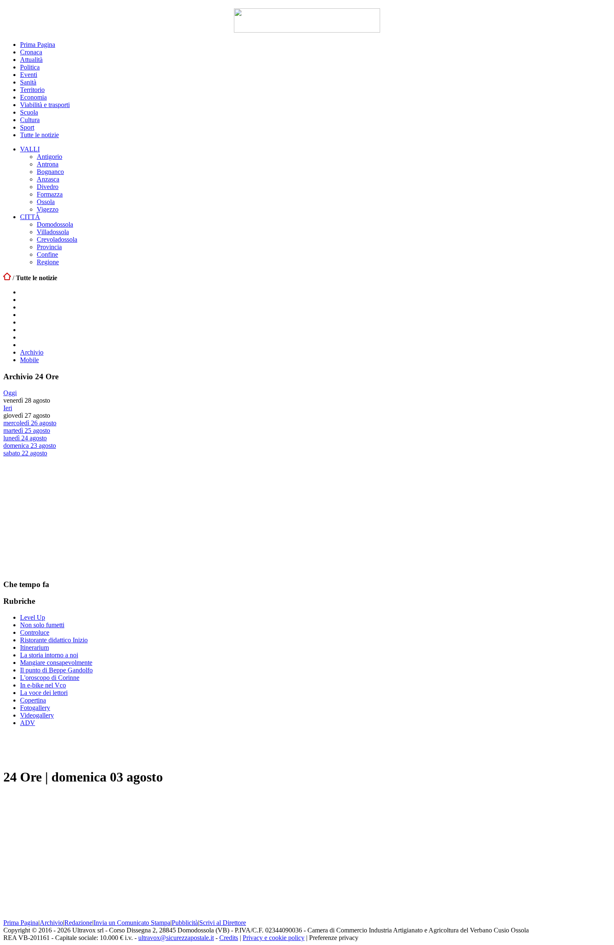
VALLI (30, 149)
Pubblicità (185, 922)
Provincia (49, 246)
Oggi (10, 392)
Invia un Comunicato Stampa (132, 922)
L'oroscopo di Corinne (49, 677)
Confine (47, 254)
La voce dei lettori (44, 692)
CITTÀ (30, 216)
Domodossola (55, 224)
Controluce (34, 632)
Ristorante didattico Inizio (54, 640)
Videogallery (37, 715)
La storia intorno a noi (49, 655)
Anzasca (48, 179)
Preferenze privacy (333, 937)
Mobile (29, 359)
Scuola (29, 112)
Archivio (31, 352)
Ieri (7, 407)
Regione (48, 262)
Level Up (32, 617)
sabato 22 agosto (25, 453)
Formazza (50, 194)
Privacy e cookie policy (273, 937)
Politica (30, 67)
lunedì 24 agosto (25, 438)
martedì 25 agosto (26, 430)
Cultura (30, 119)
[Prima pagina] (7, 277)
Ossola (46, 201)
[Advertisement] (66, 517)
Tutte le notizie (39, 134)
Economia (33, 97)
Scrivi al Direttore (222, 922)
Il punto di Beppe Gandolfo (56, 670)
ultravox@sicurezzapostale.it (176, 937)
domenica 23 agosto (29, 445)
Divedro (47, 186)
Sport (27, 127)
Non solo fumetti (42, 624)
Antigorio (49, 156)
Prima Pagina (37, 44)
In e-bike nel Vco (43, 685)
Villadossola (53, 231)
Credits (228, 937)
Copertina (33, 700)
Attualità (31, 59)
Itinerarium (34, 647)
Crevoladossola (57, 239)
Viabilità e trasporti (45, 104)
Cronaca (31, 52)
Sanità (28, 82)
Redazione (78, 922)
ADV (27, 722)
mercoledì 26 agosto (29, 423)
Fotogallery (35, 707)
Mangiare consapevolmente (56, 662)
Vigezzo (47, 209)
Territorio (32, 89)
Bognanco (50, 171)
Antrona (47, 164)
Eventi (28, 74)
